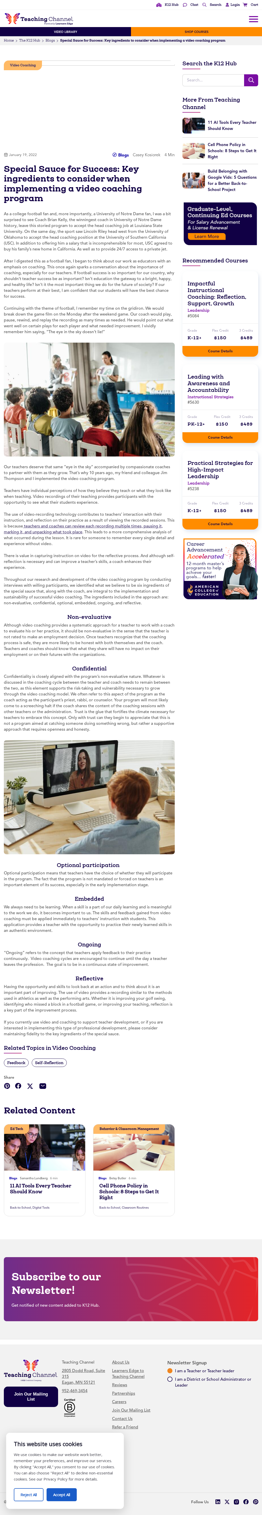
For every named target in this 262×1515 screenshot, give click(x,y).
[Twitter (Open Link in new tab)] (227, 1502)
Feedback (16, 1062)
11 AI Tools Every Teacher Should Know (40, 1189)
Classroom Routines (135, 1207)
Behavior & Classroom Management (129, 1129)
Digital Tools (40, 1207)
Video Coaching (23, 65)
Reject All (31, 1492)
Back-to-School (20, 1207)
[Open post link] (44, 1147)
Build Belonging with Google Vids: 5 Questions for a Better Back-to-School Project (232, 180)
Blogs (50, 40)
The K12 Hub (29, 40)
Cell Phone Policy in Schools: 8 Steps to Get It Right (129, 1192)
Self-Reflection (49, 1062)
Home (9, 40)
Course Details (225, 349)
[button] (231, 5)
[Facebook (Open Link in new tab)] (246, 1502)
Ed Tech (16, 1129)
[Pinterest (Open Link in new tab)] (255, 1502)
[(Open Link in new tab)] (220, 224)
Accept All (65, 1492)
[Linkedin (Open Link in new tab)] (217, 1502)
